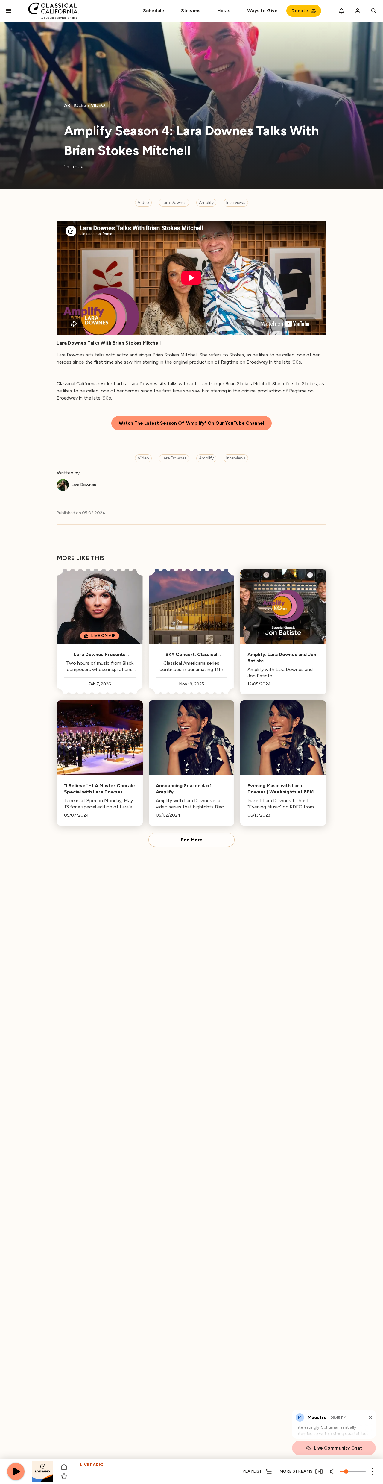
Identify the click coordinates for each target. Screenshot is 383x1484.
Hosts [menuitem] (223, 10)
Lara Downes (174, 202)
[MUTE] (333, 1471)
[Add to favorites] (64, 1476)
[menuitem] (190, 10)
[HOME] (54, 10)
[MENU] (9, 11)
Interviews (235, 202)
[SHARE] (64, 1466)
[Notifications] (341, 10)
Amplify (206, 202)
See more (192, 840)
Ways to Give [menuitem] (262, 10)
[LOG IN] (357, 10)
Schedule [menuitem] (153, 10)
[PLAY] (16, 1471)
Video (143, 202)
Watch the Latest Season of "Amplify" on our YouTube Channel (191, 423)
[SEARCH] (373, 10)
